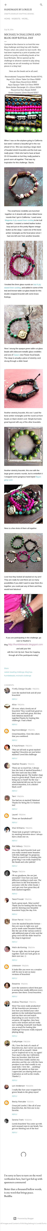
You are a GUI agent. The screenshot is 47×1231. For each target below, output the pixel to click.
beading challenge (17, 672)
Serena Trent (18, 1120)
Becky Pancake (19, 1101)
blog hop (28, 672)
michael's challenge (23, 676)
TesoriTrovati (18, 899)
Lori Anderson (18, 1086)
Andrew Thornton (20, 1002)
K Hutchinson (18, 746)
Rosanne (16, 984)
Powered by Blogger (25, 1218)
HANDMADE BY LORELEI (18, 9)
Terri (14, 796)
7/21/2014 (30, 1102)
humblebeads (9, 676)
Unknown (16, 965)
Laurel (15, 814)
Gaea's (16, 355)
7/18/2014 (32, 1002)
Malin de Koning (19, 947)
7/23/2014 (28, 1120)
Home (7, 18)
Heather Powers (19, 764)
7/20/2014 (29, 1086)
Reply (14, 699)
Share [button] (6, 668)
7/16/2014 (35, 689)
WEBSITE (16, 18)
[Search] (41, 4)
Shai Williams (18, 828)
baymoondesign (19, 730)
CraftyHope (17, 1041)
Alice (14, 704)
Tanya (14, 871)
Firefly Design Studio (21, 689)
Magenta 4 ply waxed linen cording (19, 220)
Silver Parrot (18, 920)
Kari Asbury (17, 846)
